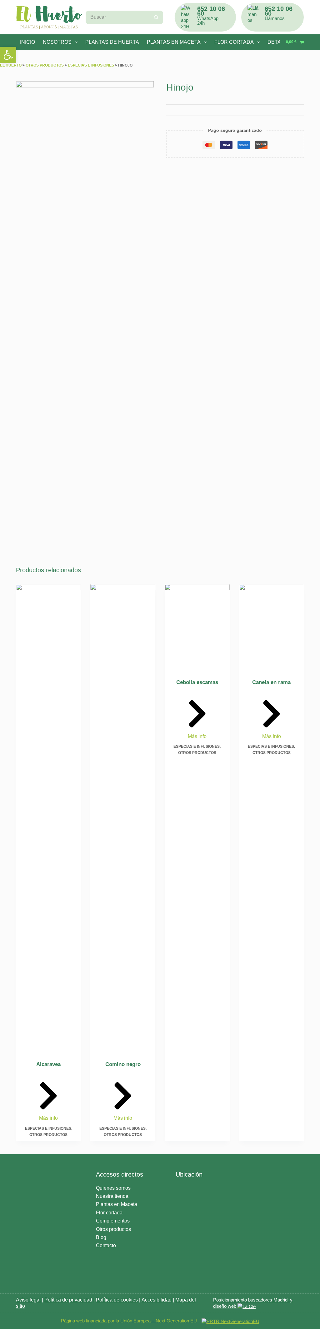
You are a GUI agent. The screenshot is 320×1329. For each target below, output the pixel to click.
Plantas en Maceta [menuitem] (174, 42)
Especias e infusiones (91, 65)
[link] (247, 1306)
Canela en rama (271, 682)
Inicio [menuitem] (27, 42)
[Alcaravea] (48, 818)
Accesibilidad (157, 1299)
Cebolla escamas (197, 682)
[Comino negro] (122, 818)
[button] (8, 55)
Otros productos (45, 65)
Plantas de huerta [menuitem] (112, 42)
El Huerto (11, 65)
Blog (101, 1237)
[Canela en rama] (271, 627)
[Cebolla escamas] (197, 627)
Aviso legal (28, 1299)
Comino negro (123, 1064)
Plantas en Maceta (116, 1204)
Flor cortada (109, 1212)
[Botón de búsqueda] (156, 17)
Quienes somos (113, 1188)
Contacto (106, 1245)
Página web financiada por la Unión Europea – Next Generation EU (129, 1320)
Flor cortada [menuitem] (234, 42)
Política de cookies (117, 1299)
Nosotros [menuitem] (57, 42)
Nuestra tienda (112, 1196)
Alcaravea (48, 1064)
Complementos (113, 1220)
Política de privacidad (68, 1299)
